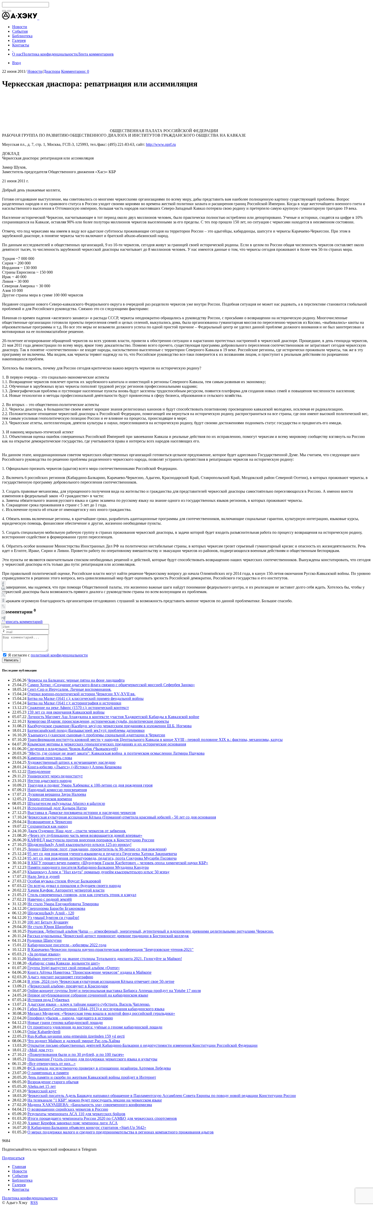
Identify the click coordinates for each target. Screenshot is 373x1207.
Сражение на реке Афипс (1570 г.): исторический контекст (78, 707)
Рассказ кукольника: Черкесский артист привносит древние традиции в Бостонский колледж (108, 936)
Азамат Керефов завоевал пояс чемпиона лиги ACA (72, 1123)
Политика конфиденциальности (50, 54)
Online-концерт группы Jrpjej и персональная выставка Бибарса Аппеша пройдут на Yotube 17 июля (114, 990)
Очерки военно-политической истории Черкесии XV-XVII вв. (81, 694)
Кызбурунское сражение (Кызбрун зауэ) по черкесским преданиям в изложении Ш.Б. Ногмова (109, 726)
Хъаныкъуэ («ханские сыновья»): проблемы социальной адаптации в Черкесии (96, 735)
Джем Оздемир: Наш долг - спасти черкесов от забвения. (76, 831)
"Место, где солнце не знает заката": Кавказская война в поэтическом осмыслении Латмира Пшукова (116, 753)
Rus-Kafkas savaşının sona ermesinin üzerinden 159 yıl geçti (76, 1036)
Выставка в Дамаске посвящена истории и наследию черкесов (81, 812)
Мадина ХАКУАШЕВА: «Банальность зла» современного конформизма (89, 1105)
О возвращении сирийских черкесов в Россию (67, 1109)
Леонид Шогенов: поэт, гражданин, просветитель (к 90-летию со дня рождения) (96, 849)
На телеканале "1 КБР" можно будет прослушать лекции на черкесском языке (94, 1100)
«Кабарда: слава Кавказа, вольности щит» (63, 963)
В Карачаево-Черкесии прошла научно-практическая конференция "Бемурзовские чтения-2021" (110, 949)
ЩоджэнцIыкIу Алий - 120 (50, 913)
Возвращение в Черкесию (49, 822)
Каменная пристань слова (49, 758)
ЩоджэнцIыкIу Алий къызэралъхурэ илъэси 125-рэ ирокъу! (79, 844)
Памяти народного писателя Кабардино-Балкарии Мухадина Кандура (88, 867)
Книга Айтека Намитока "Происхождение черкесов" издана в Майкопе (89, 972)
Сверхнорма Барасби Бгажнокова (56, 908)
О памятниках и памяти (48, 1073)
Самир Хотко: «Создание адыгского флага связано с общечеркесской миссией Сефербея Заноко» (111, 685)
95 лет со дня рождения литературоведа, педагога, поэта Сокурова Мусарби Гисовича (102, 858)
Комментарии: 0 (75, 71)
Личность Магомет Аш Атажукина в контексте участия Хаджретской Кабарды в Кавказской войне (113, 717)
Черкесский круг (42, 1091)
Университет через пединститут (55, 776)
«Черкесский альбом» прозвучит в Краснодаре (67, 986)
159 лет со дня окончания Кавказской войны (66, 712)
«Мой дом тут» (40, 1050)
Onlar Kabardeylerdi (43, 1032)
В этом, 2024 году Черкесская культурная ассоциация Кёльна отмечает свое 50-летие (100, 981)
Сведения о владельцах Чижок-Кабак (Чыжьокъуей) (72, 749)
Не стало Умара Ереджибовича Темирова (63, 904)
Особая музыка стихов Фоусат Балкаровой (64, 881)
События (20, 1176)
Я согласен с (48, 655)
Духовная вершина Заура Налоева (56, 794)
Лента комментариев (96, 54)
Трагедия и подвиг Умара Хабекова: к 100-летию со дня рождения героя (89, 785)
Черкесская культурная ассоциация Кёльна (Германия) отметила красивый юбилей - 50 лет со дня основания (121, 817)
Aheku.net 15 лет (41, 1086)
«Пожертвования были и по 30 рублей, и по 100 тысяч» (75, 1054)
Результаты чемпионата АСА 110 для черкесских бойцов (76, 1114)
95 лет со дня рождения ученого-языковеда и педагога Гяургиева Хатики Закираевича (102, 853)
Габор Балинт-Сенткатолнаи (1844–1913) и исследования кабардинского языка (95, 1009)
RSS (34, 1202)
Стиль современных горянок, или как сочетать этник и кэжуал (81, 895)
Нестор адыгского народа (49, 780)
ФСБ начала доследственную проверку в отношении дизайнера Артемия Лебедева (99, 1068)
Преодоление (38, 771)
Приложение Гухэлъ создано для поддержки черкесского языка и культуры (92, 1059)
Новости (34, 71)
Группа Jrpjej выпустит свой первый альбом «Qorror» (73, 968)
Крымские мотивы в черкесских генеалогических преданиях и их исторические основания (106, 744)
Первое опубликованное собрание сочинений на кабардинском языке (87, 995)
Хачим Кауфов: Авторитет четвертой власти (66, 890)
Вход (16, 63)
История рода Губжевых (48, 1000)
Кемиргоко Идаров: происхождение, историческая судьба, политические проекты (98, 721)
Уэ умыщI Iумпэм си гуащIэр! (53, 917)
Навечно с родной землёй (49, 899)
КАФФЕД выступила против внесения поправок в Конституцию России (90, 840)
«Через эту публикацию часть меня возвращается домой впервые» (84, 835)
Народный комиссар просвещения (57, 790)
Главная (19, 1166)
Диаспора (51, 71)
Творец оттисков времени (49, 799)
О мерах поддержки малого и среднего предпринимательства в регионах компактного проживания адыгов (120, 1132)
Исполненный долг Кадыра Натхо (57, 808)
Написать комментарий (22, 621)
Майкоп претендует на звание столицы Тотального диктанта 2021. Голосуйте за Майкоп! (104, 958)
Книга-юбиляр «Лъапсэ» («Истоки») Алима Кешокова (74, 767)
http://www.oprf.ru (161, 144)
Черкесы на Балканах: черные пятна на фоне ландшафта (76, 680)
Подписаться (13, 1158)
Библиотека (22, 1180)
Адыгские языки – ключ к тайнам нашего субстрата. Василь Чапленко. (88, 1004)
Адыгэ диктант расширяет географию (60, 977)
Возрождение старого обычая (52, 1082)
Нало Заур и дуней (43, 876)
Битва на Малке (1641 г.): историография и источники (74, 703)
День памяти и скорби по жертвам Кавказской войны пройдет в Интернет (91, 1077)
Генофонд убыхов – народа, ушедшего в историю (70, 1018)
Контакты (20, 1189)
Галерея (19, 1185)
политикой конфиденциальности (59, 655)
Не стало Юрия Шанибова (50, 927)
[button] (38, 18)
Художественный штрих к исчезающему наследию (71, 762)
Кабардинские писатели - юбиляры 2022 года (66, 945)
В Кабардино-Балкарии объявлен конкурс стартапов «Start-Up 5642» (86, 1127)
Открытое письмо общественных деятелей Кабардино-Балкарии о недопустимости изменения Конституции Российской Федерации (142, 1045)
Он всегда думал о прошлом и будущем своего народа (74, 885)
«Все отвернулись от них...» (51, 1063)
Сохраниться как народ (47, 826)
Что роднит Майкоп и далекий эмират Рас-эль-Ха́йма (73, 1041)
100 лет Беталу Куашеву (48, 922)
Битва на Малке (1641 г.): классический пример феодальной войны (85, 698)
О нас (17, 54)
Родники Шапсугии (44, 940)
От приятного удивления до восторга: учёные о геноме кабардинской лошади (94, 1027)
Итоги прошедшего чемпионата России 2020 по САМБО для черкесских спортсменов (102, 1118)
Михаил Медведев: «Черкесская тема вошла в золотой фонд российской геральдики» (101, 1013)
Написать (11, 660)
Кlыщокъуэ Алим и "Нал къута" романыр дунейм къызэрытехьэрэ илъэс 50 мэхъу (98, 872)
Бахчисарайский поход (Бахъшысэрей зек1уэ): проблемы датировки (86, 730)
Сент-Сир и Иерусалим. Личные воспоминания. (69, 689)
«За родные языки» (44, 954)
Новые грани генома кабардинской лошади (65, 1022)
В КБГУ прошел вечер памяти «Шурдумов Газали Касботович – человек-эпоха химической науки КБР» (117, 863)
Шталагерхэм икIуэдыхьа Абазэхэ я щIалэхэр (66, 803)
